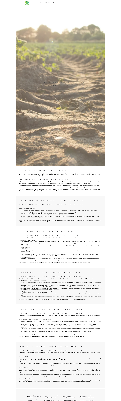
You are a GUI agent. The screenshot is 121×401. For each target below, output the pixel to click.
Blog (53, 2)
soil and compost (55, 88)
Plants (41, 2)
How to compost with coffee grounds (35, 395)
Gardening (47, 2)
